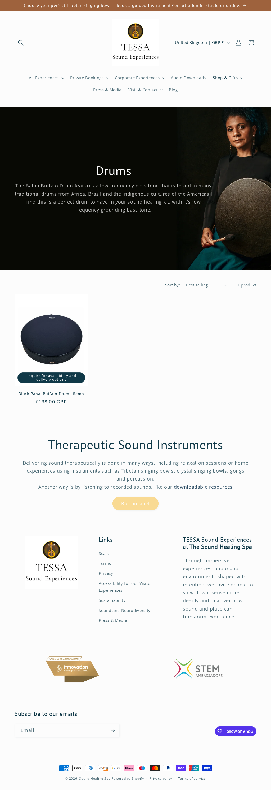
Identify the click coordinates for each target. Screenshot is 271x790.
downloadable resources (203, 487)
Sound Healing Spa (94, 778)
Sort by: (172, 285)
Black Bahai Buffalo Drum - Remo (51, 393)
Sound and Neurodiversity (125, 610)
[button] (21, 42)
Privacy (106, 573)
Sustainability (112, 600)
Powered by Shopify (127, 778)
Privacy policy (161, 778)
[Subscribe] (112, 730)
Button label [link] (135, 503)
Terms (105, 563)
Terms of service (192, 778)
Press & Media (113, 620)
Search (105, 553)
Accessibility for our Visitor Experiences (125, 587)
